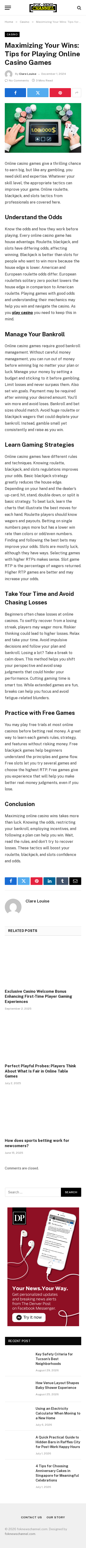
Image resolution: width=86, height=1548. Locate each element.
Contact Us (31, 1517)
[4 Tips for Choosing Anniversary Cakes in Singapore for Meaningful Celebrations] (18, 1472)
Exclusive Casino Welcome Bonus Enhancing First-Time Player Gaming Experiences (38, 996)
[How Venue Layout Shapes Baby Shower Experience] (18, 1389)
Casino (12, 34)
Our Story (56, 1517)
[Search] (78, 7)
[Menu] (8, 7)
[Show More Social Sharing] (76, 92)
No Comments (19, 80)
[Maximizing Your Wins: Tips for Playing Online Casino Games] (43, 128)
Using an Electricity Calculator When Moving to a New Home (58, 1413)
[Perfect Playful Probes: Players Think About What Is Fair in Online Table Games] (43, 1038)
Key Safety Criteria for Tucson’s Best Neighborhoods (54, 1359)
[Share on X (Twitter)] (37, 92)
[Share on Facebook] (15, 92)
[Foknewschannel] (42, 7)
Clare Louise (27, 74)
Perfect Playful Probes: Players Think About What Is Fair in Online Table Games (40, 1071)
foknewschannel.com (20, 1534)
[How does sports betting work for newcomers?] (43, 1113)
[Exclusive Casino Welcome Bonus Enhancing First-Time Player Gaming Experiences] (43, 963)
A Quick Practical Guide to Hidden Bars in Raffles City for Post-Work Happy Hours (58, 1442)
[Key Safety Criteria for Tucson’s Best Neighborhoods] (18, 1360)
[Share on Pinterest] (60, 92)
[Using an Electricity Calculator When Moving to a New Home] (18, 1415)
